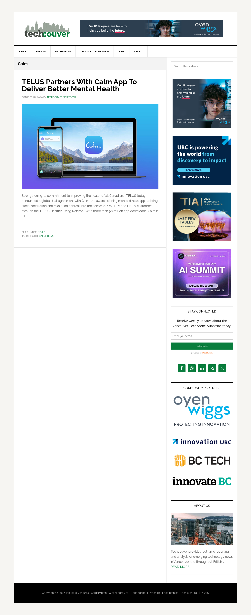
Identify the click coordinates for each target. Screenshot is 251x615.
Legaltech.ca (170, 592)
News (41, 232)
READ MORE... (181, 567)
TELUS (50, 236)
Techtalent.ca (188, 592)
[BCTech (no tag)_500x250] (202, 474)
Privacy (204, 592)
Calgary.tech (99, 592)
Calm (42, 236)
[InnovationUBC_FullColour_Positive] (202, 443)
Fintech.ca (153, 592)
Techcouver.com (47, 28)
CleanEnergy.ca (118, 592)
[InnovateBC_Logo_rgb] (202, 484)
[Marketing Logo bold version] (202, 426)
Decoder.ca (138, 592)
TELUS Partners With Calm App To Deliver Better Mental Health (79, 85)
